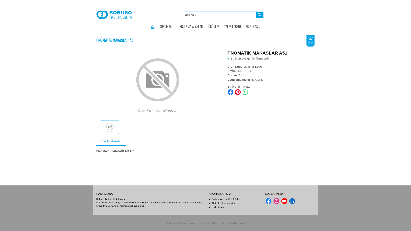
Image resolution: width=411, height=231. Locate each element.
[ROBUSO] (310, 40)
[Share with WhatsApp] (245, 92)
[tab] (111, 141)
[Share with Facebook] (230, 92)
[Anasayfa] (114, 14)
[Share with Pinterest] (237, 92)
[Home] (153, 26)
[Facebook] (268, 201)
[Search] (259, 15)
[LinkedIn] (292, 201)
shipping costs (193, 223)
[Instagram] (276, 201)
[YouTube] (284, 201)
